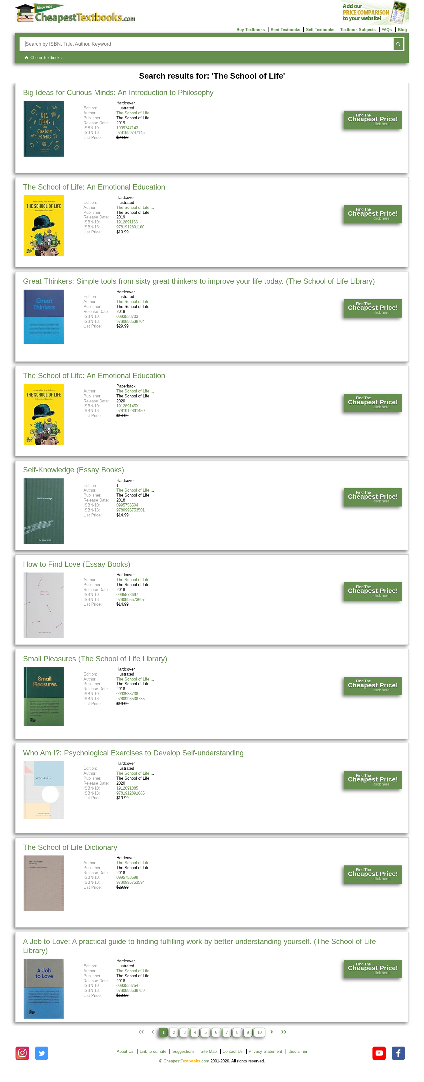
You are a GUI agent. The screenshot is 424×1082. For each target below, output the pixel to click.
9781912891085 (130, 793)
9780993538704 (130, 321)
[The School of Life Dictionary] (44, 909)
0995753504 (127, 505)
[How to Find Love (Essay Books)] (44, 636)
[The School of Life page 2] (272, 1032)
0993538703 (127, 316)
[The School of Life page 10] (283, 1032)
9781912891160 (130, 227)
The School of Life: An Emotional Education (94, 187)
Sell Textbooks (320, 29)
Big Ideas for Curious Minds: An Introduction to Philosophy (118, 92)
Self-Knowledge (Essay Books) (73, 469)
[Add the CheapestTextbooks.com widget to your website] (375, 23)
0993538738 (127, 693)
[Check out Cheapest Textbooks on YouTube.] (379, 1053)
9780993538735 (130, 698)
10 (259, 1032)
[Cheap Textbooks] (75, 22)
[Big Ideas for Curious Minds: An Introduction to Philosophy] (44, 155)
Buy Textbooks (251, 29)
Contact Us (233, 1051)
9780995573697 (130, 599)
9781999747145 (130, 132)
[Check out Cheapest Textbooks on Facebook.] (398, 1053)
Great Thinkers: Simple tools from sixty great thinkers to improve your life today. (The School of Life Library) (199, 281)
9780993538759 (130, 990)
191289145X (127, 406)
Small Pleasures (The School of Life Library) (95, 658)
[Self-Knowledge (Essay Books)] (44, 542)
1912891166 (127, 222)
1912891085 (127, 788)
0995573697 (127, 594)
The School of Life (132, 113)
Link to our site (153, 1051)
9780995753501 (130, 510)
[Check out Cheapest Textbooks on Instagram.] (22, 1053)
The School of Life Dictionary (70, 847)
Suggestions (183, 1051)
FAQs (386, 29)
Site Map (209, 1051)
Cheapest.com (186, 1061)
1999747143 (127, 128)
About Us (125, 1051)
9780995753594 (130, 882)
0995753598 (127, 877)
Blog (402, 29)
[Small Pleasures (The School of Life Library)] (44, 724)
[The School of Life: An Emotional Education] (44, 254)
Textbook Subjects (358, 29)
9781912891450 (130, 410)
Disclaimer (297, 1051)
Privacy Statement (265, 1051)
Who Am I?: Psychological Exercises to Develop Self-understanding (133, 753)
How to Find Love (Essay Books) (76, 564)
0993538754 (127, 985)
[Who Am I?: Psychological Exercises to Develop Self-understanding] (44, 817)
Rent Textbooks (285, 29)
